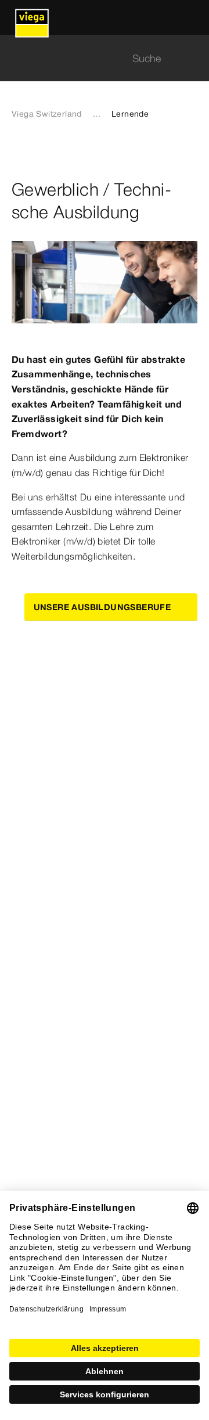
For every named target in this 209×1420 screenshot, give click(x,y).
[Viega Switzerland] (32, 17)
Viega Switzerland (47, 114)
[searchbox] (95, 58)
